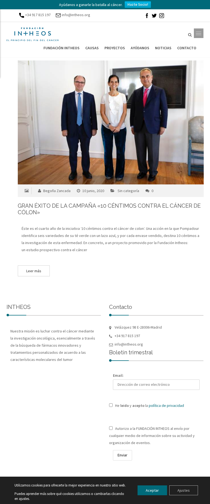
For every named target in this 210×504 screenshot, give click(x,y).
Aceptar (152, 490)
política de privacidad (166, 405)
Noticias (163, 47)
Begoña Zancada (56, 190)
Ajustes (183, 490)
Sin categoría (128, 190)
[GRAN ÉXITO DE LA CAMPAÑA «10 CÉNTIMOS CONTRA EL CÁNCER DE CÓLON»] (100, 122)
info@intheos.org (76, 14)
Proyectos (114, 47)
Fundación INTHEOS (61, 47)
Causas (92, 47)
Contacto (186, 47)
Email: (118, 375)
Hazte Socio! (137, 4)
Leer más (33, 270)
